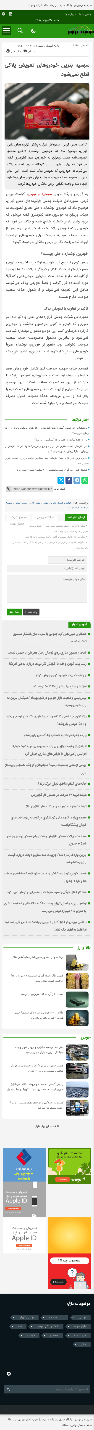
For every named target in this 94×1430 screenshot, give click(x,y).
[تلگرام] (76, 480)
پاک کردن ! (31, 612)
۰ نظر (32, 51)
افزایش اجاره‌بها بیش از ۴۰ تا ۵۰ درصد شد (59, 686)
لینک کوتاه (59, 488)
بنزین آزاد (35, 503)
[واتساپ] (84, 480)
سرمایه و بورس (40, 194)
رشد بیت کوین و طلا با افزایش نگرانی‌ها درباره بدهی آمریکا (47, 664)
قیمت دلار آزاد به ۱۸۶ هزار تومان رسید (42, 994)
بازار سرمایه (56, 1317)
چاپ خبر (16, 51)
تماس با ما (85, 14)
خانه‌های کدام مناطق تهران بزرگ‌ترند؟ (62, 784)
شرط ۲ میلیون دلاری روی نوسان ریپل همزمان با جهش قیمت (47, 653)
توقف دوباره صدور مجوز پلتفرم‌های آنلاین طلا (56, 806)
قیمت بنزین (73, 508)
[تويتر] (60, 480)
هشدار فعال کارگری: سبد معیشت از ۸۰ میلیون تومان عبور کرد (52, 469)
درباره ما (70, 14)
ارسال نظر (14, 612)
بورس (82, 1317)
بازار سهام (80, 1326)
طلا (20, 1326)
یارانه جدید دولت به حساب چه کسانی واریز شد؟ (60, 439)
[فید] (10, 13)
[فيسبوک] (68, 480)
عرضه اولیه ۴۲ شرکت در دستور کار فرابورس (59, 795)
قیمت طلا (80, 1335)
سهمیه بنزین (21, 503)
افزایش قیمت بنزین (61, 503)
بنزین (45, 503)
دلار (83, 1344)
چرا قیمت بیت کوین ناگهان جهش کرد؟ (61, 675)
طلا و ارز (84, 948)
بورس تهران (26, 1317)
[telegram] (3, 13)
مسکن (54, 1335)
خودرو (86, 1038)
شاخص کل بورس (48, 1326)
